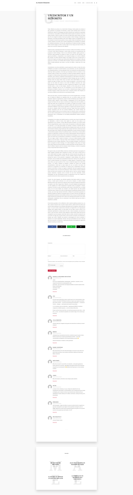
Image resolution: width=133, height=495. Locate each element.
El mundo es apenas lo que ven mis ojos (55, 477)
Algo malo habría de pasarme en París (77, 463)
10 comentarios (50, 22)
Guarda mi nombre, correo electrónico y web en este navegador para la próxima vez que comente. (66, 261)
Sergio (55, 331)
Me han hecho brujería (55, 463)
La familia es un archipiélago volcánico (77, 477)
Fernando (56, 402)
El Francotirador (43, 3)
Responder (55, 291)
